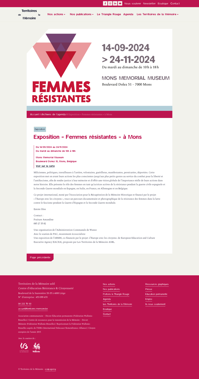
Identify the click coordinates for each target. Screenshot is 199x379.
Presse (148, 289)
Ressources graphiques (157, 284)
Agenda (128, 14)
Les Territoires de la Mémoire (156, 14)
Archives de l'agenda (53, 114)
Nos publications (80, 14)
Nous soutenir (133, 3)
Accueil (34, 114)
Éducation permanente (156, 294)
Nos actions (55, 14)
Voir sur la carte (45, 166)
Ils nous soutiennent (155, 304)
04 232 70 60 (24, 304)
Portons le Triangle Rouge (116, 294)
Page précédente (40, 257)
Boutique (163, 3)
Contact (175, 3)
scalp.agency (50, 369)
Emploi (148, 299)
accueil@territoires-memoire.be (33, 309)
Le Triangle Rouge (109, 14)
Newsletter (149, 3)
